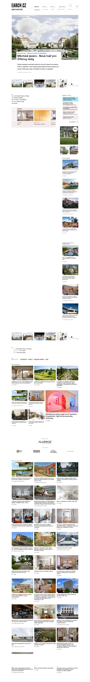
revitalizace (23, 359)
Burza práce (62, 6)
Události (69, 9)
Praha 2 (30, 359)
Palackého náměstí (39, 359)
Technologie (45, 9)
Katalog (44, 6)
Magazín (36, 6)
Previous (19, 115)
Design (52, 9)
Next (54, 115)
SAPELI (19, 108)
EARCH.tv (53, 6)
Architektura (36, 9)
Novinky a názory (61, 9)
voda (46, 359)
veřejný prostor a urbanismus (37, 53)
